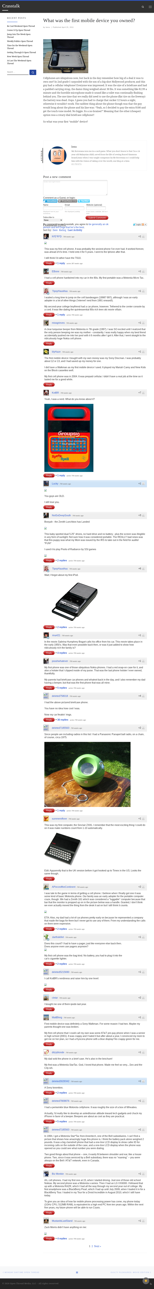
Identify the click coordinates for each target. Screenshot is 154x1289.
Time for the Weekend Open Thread (19, 47)
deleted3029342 (60, 1081)
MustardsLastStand (62, 1221)
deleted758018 (60, 696)
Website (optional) (94, 205)
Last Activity (75, 230)
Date (55, 230)
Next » (97, 1246)
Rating (62, 230)
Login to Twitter (84, 201)
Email (67, 205)
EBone (55, 271)
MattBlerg (57, 1017)
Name (45, 205)
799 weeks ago (68, 237)
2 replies (62, 560)
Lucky (55, 483)
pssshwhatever (60, 661)
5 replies (62, 688)
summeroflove (59, 818)
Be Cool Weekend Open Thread (21, 26)
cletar (55, 997)
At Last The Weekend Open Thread (19, 62)
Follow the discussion (144, 224)
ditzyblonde (58, 1052)
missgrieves (58, 323)
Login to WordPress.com (67, 201)
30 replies (63, 719)
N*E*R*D (57, 236)
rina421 (56, 635)
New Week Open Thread (18, 56)
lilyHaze (56, 351)
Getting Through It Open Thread (21, 52)
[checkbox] (146, 1281)
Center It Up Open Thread (18, 30)
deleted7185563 (60, 728)
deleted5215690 (60, 972)
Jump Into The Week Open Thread (19, 35)
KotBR (55, 392)
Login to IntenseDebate (50, 201)
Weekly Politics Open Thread (20, 41)
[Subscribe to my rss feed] (151, 1284)
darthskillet (58, 937)
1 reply (61, 263)
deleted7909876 (60, 1101)
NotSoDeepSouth (61, 515)
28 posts (76, 164)
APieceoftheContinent (63, 887)
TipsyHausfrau (60, 291)
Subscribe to (48, 217)
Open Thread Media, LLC (23, 1283)
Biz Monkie (58, 1174)
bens (48, 27)
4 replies (62, 653)
